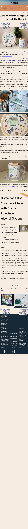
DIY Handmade (14, 7)
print (2, 290)
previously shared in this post (9, 186)
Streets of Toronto (7, 8)
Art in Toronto (20, 7)
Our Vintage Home (7, 7)
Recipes (13, 8)
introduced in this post (7, 56)
